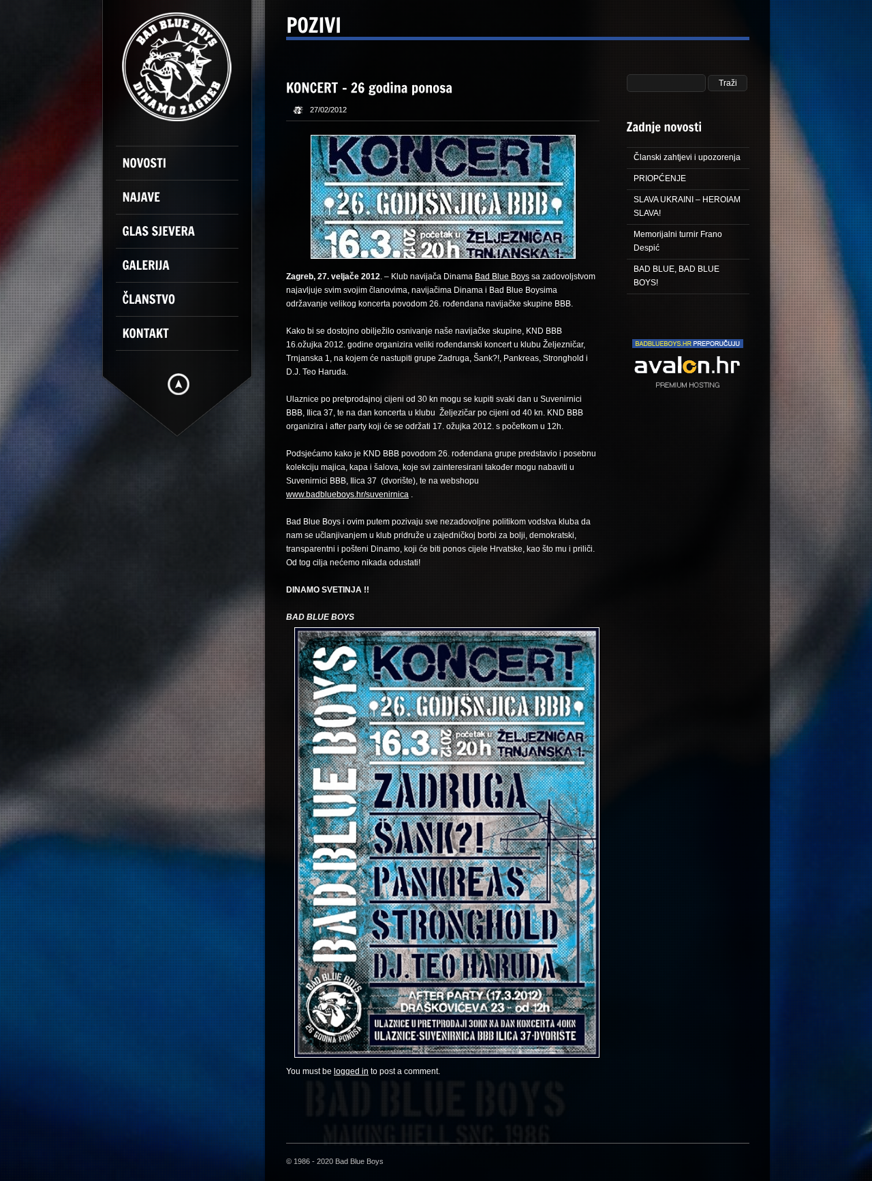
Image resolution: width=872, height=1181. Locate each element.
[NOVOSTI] (184, 169)
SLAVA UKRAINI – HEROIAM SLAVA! (687, 206)
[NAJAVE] (184, 203)
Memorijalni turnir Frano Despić (678, 241)
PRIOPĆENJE (660, 178)
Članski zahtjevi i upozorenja (687, 157)
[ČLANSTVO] (184, 305)
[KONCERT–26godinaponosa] (369, 86)
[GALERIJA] (184, 271)
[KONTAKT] (184, 339)
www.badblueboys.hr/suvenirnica (347, 494)
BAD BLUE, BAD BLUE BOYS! (676, 275)
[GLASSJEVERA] (184, 237)
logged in (351, 1071)
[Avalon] (688, 404)
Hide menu (178, 384)
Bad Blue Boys (502, 276)
